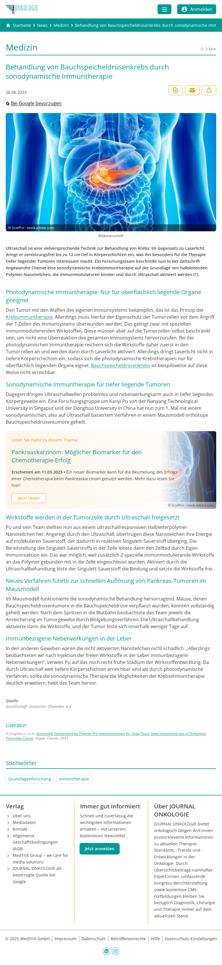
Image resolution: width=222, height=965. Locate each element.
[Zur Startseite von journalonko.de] (22, 9)
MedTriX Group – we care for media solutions (40, 859)
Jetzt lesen (29, 498)
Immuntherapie (74, 779)
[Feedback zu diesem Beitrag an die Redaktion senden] (209, 90)
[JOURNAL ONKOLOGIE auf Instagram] (115, 951)
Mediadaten (24, 822)
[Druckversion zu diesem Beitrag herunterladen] (175, 90)
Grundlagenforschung (29, 779)
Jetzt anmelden (99, 848)
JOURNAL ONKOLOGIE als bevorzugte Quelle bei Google (37, 875)
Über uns (22, 815)
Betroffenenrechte (128, 938)
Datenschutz (94, 938)
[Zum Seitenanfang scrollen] (212, 955)
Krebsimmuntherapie (29, 317)
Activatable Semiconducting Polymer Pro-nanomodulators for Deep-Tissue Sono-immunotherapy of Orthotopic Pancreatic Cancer (106, 736)
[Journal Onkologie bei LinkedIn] (106, 951)
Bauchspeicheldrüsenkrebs (120, 365)
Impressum (66, 938)
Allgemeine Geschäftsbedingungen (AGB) (35, 842)
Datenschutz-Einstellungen (191, 938)
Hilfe (155, 938)
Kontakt (20, 829)
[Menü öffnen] (164, 9)
